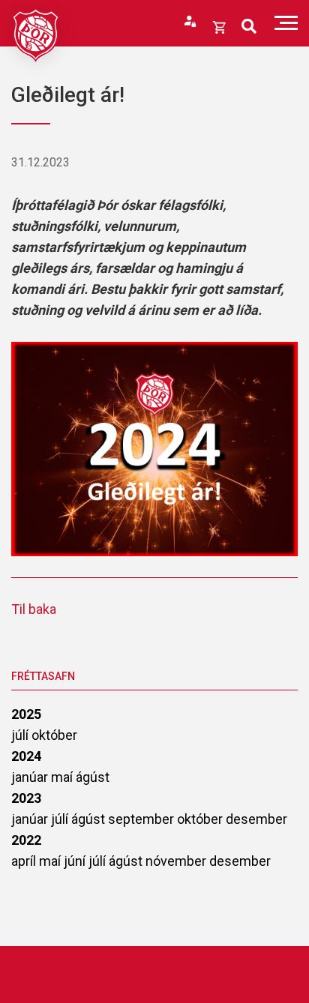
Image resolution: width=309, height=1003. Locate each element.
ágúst (93, 777)
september (142, 819)
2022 (26, 840)
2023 (26, 798)
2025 (26, 714)
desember (256, 819)
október (54, 735)
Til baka (33, 609)
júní (76, 861)
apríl (25, 861)
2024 (26, 756)
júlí (21, 735)
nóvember (177, 861)
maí (63, 777)
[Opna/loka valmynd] (286, 23)
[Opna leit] (249, 26)
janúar (31, 777)
